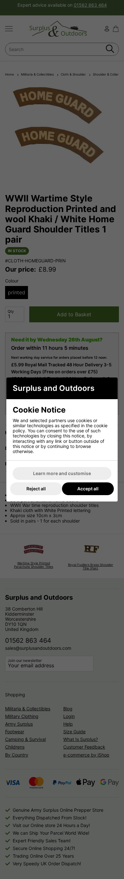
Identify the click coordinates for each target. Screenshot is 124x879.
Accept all (88, 488)
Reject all (36, 488)
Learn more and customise (62, 473)
